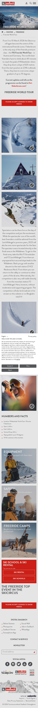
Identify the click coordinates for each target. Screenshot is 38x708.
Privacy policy (32, 336)
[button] (5, 336)
